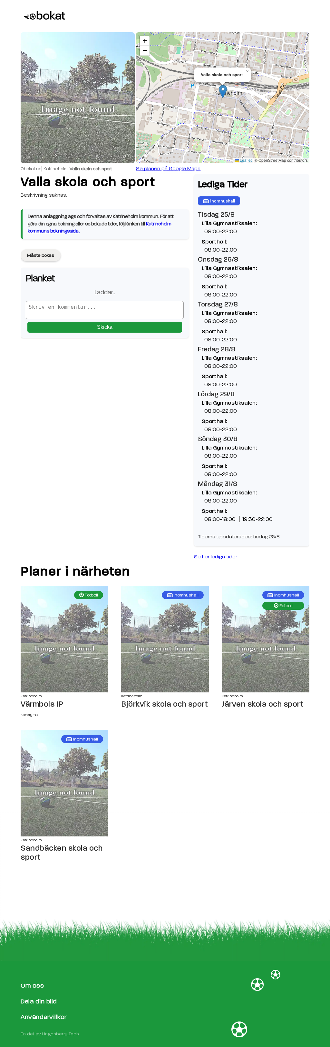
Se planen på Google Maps (168, 168)
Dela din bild (39, 1001)
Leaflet (245, 160)
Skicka (104, 327)
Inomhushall (222, 200)
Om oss (32, 985)
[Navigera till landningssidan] (43, 16)
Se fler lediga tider (215, 557)
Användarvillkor (44, 1017)
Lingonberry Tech (60, 1034)
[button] (223, 91)
